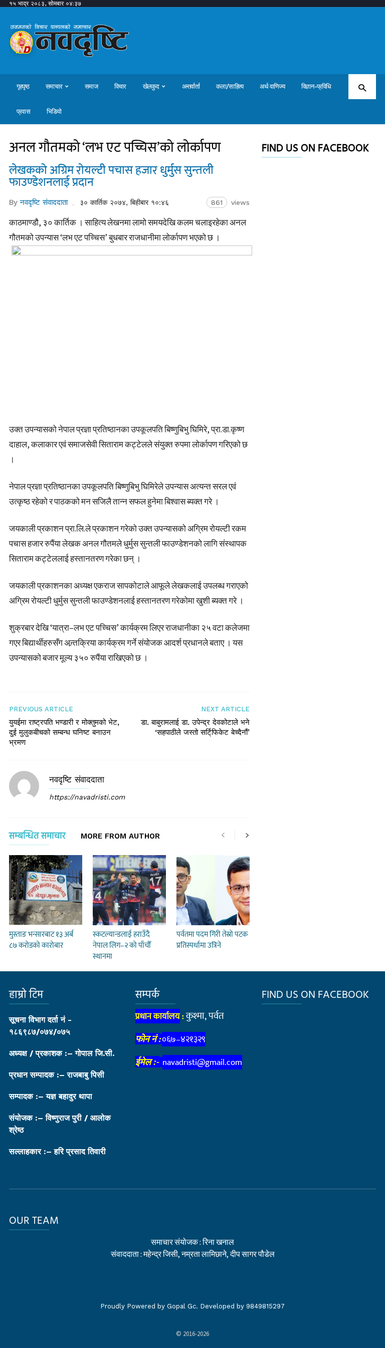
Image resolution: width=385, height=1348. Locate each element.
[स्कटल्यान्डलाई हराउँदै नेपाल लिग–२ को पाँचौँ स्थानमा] (129, 890)
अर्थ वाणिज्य (272, 86)
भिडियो (54, 111)
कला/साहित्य (230, 86)
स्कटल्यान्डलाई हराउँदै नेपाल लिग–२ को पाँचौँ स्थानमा (122, 945)
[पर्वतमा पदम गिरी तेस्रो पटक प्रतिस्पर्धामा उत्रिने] (213, 890)
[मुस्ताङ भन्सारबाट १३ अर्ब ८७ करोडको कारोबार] (45, 890)
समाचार (54, 86)
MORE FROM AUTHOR (120, 837)
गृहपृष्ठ (23, 86)
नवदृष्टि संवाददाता (44, 202)
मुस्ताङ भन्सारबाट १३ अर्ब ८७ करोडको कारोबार (41, 940)
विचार (120, 86)
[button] (362, 87)
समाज (91, 86)
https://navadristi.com (87, 797)
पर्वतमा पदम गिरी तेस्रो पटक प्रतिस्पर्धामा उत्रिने (212, 940)
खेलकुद (151, 86)
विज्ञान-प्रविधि (316, 86)
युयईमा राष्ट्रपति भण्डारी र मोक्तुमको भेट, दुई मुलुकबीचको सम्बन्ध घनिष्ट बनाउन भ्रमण (64, 732)
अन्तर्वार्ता (191, 86)
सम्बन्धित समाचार (37, 838)
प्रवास (23, 111)
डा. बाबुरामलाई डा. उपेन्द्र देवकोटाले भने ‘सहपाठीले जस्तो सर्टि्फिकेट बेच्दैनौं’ (195, 727)
